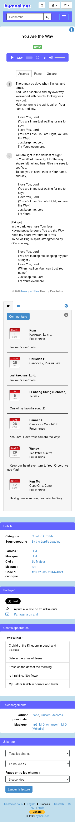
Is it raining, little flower (24, 675)
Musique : (12, 556)
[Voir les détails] (71, 31)
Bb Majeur (38, 561)
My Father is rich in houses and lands (33, 684)
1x (45, 58)
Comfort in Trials (42, 536)
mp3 (35, 724)
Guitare (52, 73)
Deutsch (59, 804)
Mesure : (11, 566)
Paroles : (11, 551)
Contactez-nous (13, 804)
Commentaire (18, 316)
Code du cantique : (12, 574)
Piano (38, 73)
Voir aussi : (15, 638)
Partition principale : (20, 717)
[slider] (60, 57)
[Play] (12, 57)
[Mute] (51, 57)
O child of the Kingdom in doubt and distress (32, 647)
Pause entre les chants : (22, 772)
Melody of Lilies (30, 291)
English (31, 804)
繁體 (41, 808)
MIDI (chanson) (49, 724)
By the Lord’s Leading (46, 541)
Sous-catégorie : (16, 543)
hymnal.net (42, 816)
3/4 (34, 566)
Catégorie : (13, 536)
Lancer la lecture (19, 789)
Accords (23, 73)
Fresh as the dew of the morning (30, 667)
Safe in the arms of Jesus (25, 658)
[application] (37, 57)
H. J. (35, 551)
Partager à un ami (26, 614)
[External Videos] (18, 305)
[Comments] (8, 305)
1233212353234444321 (47, 572)
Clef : (9, 561)
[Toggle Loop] (38, 57)
